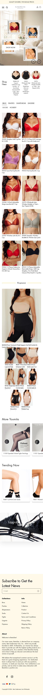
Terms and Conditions (29, 617)
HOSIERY (13, 107)
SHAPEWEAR (21, 103)
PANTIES (11, 103)
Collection (25, 606)
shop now (10, 48)
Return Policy (26, 628)
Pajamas (5, 624)
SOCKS (5, 107)
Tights (4, 617)
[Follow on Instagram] (12, 676)
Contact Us (25, 613)
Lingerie (4, 620)
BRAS (4, 103)
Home (23, 602)
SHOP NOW (22, 530)
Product (24, 610)
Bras (3, 602)
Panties (4, 606)
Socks (4, 613)
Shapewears (6, 610)
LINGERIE (31, 103)
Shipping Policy (27, 624)
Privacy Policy (26, 620)
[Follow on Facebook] (7, 676)
